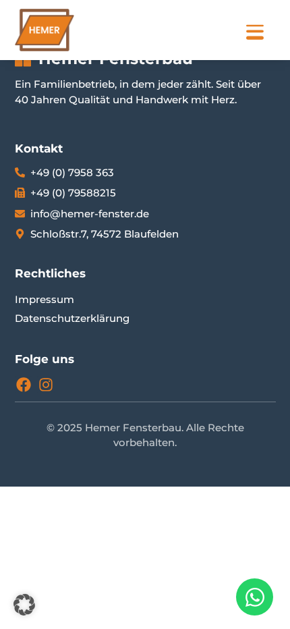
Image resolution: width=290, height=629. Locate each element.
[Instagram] (46, 384)
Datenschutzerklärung (72, 318)
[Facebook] (23, 384)
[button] (24, 604)
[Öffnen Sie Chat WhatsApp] (254, 597)
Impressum (44, 299)
